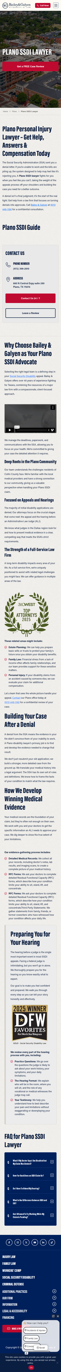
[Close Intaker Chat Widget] (58, 1316)
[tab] (30, 1162)
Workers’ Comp (11, 1270)
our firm (7, 1298)
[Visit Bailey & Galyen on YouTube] (35, 1242)
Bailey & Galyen (39, 204)
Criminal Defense (13, 1284)
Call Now (44, 5)
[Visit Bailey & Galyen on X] (26, 1242)
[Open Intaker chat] (26, 1353)
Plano (14, 111)
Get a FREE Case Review (30, 66)
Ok (31, 1367)
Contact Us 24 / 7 (30, 298)
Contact (16, 697)
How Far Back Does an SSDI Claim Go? (28, 1175)
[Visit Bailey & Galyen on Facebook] (9, 1242)
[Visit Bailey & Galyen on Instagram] (18, 1242)
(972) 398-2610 (21, 268)
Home (5, 111)
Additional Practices (14, 1291)
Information (9, 1304)
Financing (8, 1317)
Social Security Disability (23, 376)
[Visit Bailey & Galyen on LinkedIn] (43, 1242)
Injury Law (8, 1256)
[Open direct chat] (53, 1316)
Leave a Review (30, 313)
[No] (57, 1362)
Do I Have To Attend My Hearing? (26, 1188)
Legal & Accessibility (14, 1311)
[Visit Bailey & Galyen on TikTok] (52, 1242)
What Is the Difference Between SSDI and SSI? (30, 1202)
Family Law (9, 1263)
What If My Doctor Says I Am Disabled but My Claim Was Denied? (29, 1162)
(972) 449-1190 (12, 702)
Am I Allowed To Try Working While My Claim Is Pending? (28, 1215)
